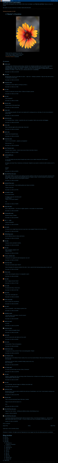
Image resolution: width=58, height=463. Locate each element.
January (7, 458)
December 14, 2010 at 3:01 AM (11, 332)
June (7, 451)
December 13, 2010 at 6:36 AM (11, 276)
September (8, 447)
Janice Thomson (7, 148)
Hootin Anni (6, 262)
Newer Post (5, 425)
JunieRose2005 (7, 155)
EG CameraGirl (7, 213)
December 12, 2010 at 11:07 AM (12, 122)
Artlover (6, 272)
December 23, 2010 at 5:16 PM (11, 379)
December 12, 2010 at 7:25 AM (11, 100)
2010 (5, 441)
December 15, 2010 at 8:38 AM (11, 346)
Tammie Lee (6, 321)
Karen (5, 285)
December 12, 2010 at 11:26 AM (12, 129)
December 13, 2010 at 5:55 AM (11, 269)
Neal (5, 96)
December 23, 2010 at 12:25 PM (12, 371)
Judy (5, 374)
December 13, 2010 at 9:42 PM (11, 318)
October (7, 445)
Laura (5, 227)
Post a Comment (6, 423)
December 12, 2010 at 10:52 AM (12, 107)
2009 (5, 460)
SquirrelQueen (7, 355)
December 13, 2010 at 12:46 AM (12, 245)
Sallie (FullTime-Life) (8, 173)
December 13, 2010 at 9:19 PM (11, 303)
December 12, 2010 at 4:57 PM (11, 189)
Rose (5, 306)
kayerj (5, 335)
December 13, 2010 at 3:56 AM (11, 260)
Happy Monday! (8, 251)
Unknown (6, 103)
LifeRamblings (7, 234)
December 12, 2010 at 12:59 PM (12, 145)
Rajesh (5, 132)
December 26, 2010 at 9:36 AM (11, 386)
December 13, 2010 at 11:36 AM (12, 296)
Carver (5, 125)
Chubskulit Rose (7, 183)
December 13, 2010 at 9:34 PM (11, 310)
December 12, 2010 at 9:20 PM (11, 224)
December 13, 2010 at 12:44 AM (12, 238)
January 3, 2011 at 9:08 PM (11, 413)
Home (29, 425)
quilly (5, 74)
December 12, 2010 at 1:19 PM (11, 152)
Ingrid (5, 292)
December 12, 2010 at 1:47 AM (11, 93)
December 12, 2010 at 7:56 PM (11, 203)
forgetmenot (7, 389)
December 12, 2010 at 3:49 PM (11, 171)
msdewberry (7, 313)
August (7, 448)
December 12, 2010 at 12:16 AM (12, 71)
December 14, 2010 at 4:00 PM (11, 339)
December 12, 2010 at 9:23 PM (11, 231)
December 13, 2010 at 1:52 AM (11, 253)
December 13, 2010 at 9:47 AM (11, 290)
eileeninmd (6, 118)
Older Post (53, 425)
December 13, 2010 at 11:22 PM (12, 325)
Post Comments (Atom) (14, 428)
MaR (5, 247)
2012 (5, 438)
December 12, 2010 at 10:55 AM (12, 115)
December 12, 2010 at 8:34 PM (11, 210)
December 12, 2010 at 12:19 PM (12, 136)
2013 (5, 437)
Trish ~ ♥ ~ (6, 220)
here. (22, 54)
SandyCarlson (7, 348)
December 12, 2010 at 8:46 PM (11, 217)
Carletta (6, 64)
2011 (5, 440)
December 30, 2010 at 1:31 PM (11, 406)
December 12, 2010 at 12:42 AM (12, 80)
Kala (5, 240)
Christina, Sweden (8, 255)
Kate (5, 382)
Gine (5, 89)
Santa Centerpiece (9, 267)
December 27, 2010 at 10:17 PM (12, 394)
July (7, 450)
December (8, 443)
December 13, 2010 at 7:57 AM (11, 283)
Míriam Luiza (7, 299)
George (5, 110)
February (8, 457)
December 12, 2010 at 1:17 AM (11, 86)
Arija (5, 278)
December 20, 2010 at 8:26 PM (11, 364)
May (7, 453)
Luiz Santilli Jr (7, 192)
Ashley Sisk (6, 206)
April (7, 454)
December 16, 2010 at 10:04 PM (12, 353)
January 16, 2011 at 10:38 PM (11, 421)
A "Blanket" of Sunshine (10, 444)
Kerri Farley (6, 367)
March (7, 456)
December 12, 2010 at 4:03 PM (11, 180)
